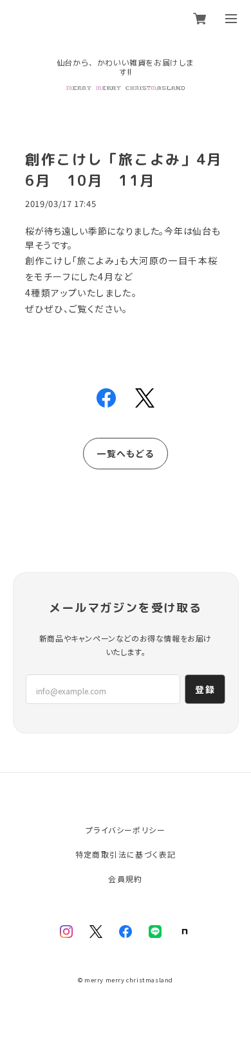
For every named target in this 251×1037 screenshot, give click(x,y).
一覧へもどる (125, 453)
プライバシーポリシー (125, 829)
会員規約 (125, 878)
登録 (205, 689)
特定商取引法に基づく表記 (125, 854)
